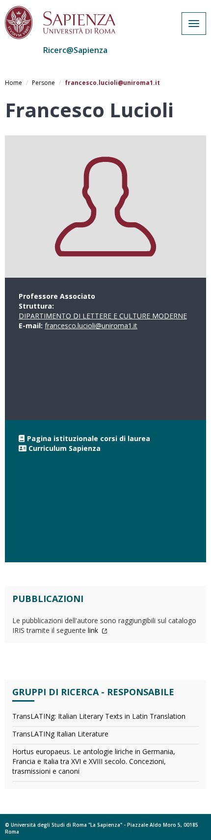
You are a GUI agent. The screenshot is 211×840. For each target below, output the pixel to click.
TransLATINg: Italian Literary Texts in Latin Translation (98, 716)
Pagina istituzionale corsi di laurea (88, 438)
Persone (43, 83)
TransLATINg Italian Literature (60, 733)
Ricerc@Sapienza (75, 50)
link (94, 630)
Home (13, 83)
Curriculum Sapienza (64, 448)
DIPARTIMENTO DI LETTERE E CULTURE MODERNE (103, 315)
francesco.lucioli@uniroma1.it (91, 325)
